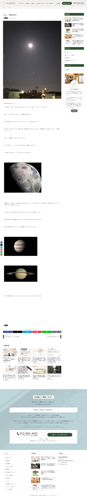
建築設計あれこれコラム (71, 60)
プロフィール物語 (70, 55)
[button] (8, 332)
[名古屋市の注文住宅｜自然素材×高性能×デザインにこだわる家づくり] (9, 3)
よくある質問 (9, 489)
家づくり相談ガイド (10, 475)
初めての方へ (9, 457)
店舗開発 (8, 463)
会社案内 (74, 110)
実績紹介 (68, 57)
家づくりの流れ (9, 466)
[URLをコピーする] (56, 332)
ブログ (6, 17)
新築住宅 (8, 460)
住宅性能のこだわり (10, 472)
